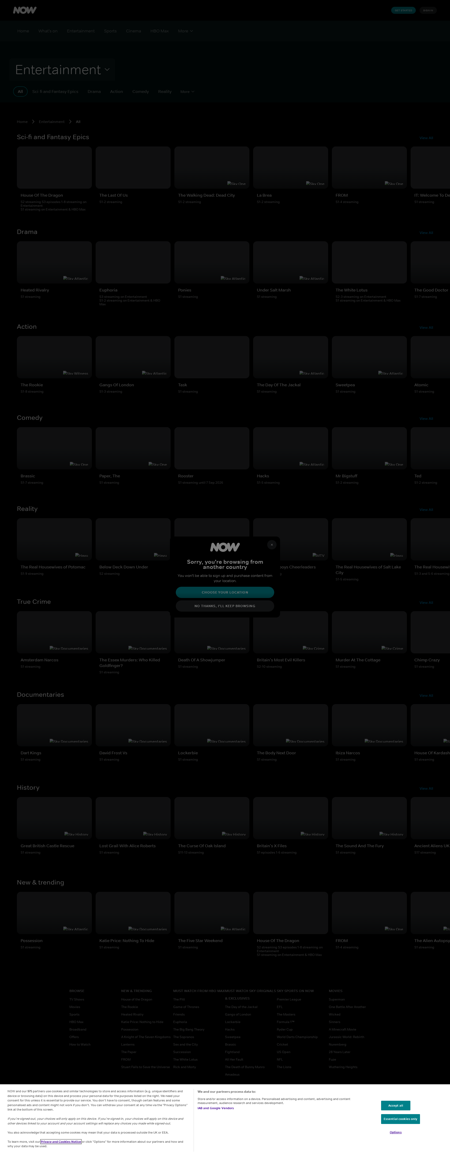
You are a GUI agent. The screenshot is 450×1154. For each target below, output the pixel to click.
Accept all (395, 1106)
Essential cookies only (400, 1119)
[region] (225, 1119)
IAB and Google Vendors (216, 1108)
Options (396, 1132)
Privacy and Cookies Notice (61, 1142)
